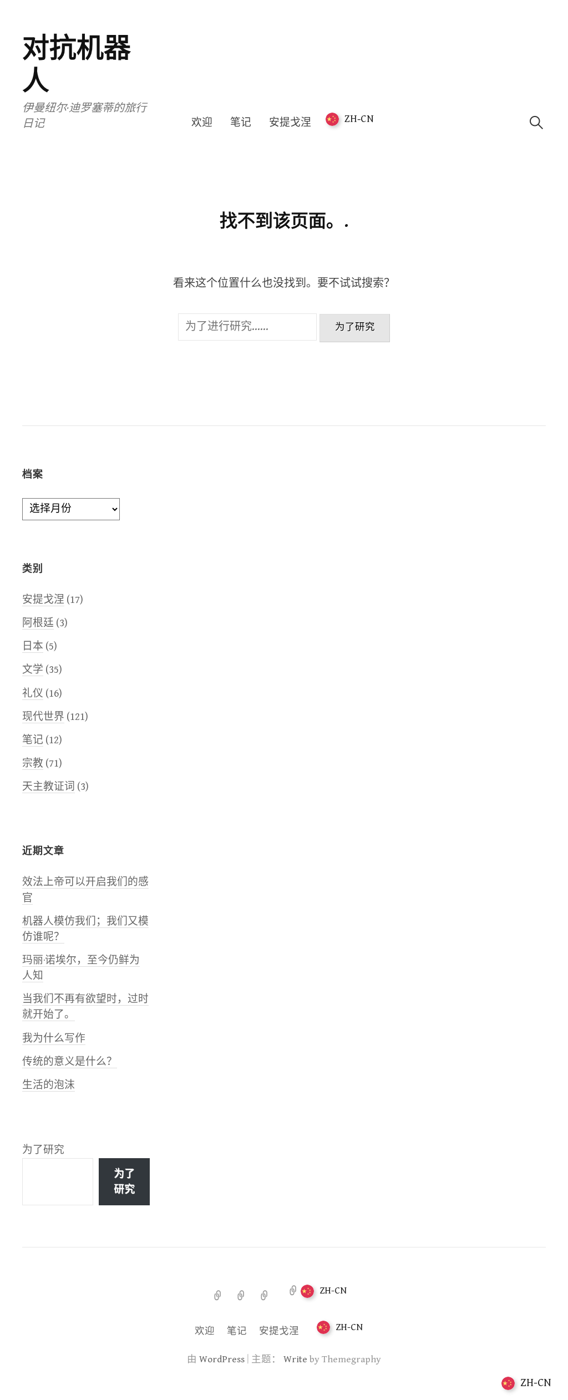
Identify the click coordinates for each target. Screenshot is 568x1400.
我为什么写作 (53, 1038)
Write (295, 1359)
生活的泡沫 (48, 1085)
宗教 (32, 763)
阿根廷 (38, 623)
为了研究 (43, 1150)
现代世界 (43, 717)
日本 (32, 646)
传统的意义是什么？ (69, 1062)
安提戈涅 (290, 123)
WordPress (222, 1359)
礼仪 (32, 693)
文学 (32, 670)
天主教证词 (48, 787)
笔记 (240, 123)
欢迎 (201, 123)
